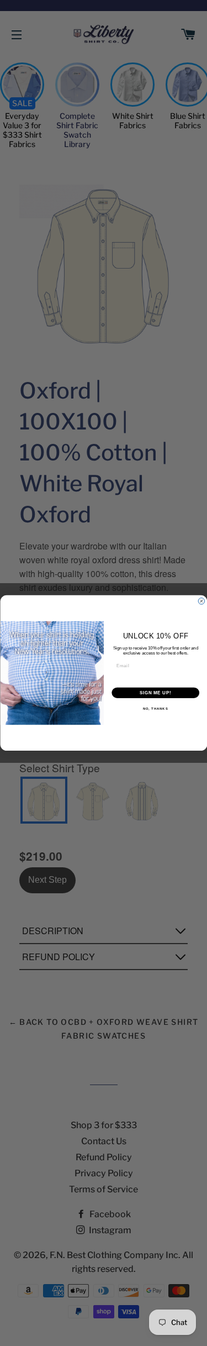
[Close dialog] (201, 601)
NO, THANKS (155, 709)
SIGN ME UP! (155, 692)
